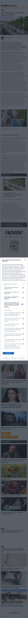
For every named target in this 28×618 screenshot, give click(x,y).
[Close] (25, 260)
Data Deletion (6, 358)
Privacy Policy (22, 358)
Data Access (14, 358)
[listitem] (14, 284)
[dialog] (14, 309)
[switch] (23, 287)
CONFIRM (8, 353)
